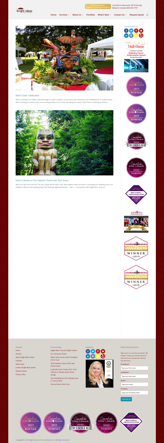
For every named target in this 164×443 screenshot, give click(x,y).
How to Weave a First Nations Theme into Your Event (42, 180)
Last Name (125, 372)
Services (63, 15)
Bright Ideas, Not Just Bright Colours (64, 350)
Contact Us (119, 15)
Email (123, 381)
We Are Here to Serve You (60, 384)
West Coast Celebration (27, 95)
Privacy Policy (20, 374)
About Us (76, 15)
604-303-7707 (132, 7)
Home (53, 15)
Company (124, 389)
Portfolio (90, 15)
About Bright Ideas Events (25, 357)
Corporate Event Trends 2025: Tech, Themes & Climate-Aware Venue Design (64, 372)
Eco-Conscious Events (59, 354)
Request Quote (137, 15)
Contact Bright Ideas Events (26, 367)
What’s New (103, 15)
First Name (125, 364)
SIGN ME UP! (126, 399)
